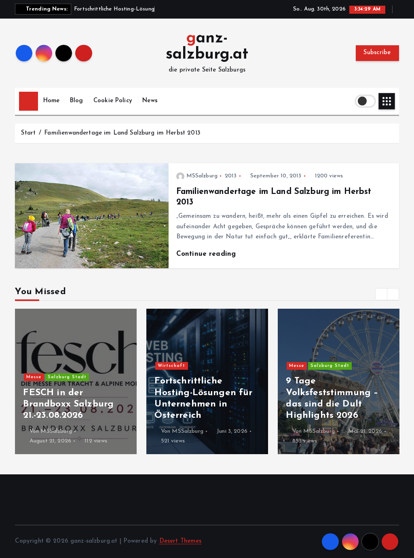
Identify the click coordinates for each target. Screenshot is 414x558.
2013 (231, 176)
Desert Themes (180, 541)
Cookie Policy (112, 101)
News (150, 101)
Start (28, 133)
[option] (76, 381)
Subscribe (377, 53)
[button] (381, 294)
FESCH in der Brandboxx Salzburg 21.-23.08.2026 (68, 404)
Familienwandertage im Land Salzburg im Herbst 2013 (122, 133)
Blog (76, 101)
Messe (33, 377)
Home (51, 101)
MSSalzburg (202, 176)
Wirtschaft (171, 366)
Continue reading (207, 254)
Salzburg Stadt (67, 377)
